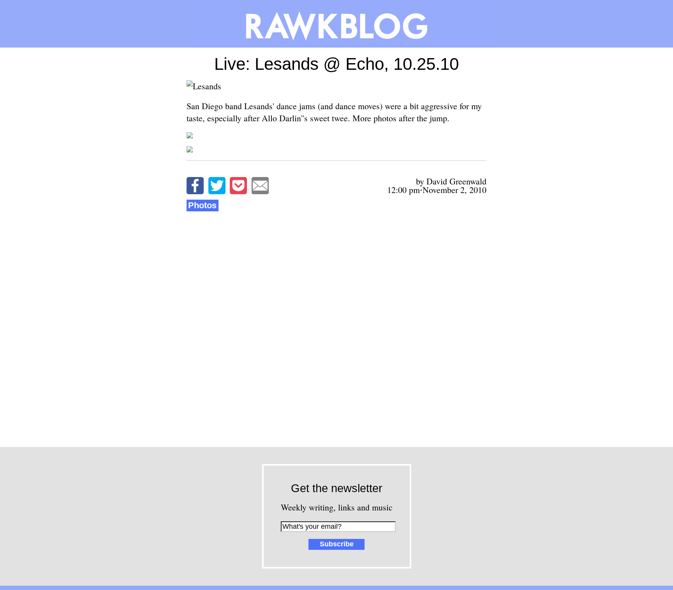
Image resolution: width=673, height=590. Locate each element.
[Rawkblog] (336, 24)
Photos (202, 205)
